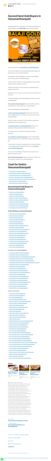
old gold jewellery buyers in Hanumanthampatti (19, 272)
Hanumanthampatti (19, 396)
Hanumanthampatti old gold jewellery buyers (22, 400)
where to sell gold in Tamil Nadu (16, 356)
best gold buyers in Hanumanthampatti (17, 171)
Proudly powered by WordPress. (23, 453)
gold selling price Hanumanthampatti (17, 235)
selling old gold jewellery (14, 319)
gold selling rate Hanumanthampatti (17, 237)
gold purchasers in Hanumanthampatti (17, 213)
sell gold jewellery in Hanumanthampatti (18, 303)
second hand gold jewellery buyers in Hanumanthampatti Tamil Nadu (24, 262)
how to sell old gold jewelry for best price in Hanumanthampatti (23, 342)
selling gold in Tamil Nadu (15, 311)
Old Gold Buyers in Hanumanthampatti (23, 403)
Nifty (47, 458)
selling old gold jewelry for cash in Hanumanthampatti (21, 321)
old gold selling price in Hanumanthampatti (18, 278)
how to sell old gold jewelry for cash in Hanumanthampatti (22, 344)
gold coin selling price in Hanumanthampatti (19, 276)
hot (0, 458)
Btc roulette (10, 441)
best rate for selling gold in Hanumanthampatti (19, 229)
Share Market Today (19, 458)
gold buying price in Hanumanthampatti (18, 231)
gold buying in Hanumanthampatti (16, 202)
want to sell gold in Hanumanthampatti (17, 350)
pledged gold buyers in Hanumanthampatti (18, 288)
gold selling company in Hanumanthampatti (18, 225)
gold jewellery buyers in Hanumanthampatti (18, 203)
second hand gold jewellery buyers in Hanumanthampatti (21, 260)
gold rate (13, 458)
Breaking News (5, 458)
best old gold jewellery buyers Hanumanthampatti (20, 175)
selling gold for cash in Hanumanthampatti (18, 307)
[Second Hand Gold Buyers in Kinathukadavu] (24, 368)
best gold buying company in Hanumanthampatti (19, 173)
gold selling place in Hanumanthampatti (18, 181)
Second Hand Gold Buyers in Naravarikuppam (35, 373)
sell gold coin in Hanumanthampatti (17, 295)
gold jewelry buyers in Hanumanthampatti (18, 207)
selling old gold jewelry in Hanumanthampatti (19, 322)
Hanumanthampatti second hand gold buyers (16, 401)
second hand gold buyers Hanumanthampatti (19, 254)
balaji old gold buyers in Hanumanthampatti (18, 326)
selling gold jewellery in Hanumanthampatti (18, 313)
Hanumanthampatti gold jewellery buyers (20, 397)
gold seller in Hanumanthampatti (16, 223)
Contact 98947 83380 (14, 4)
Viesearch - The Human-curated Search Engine (18, 434)
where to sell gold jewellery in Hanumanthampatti (20, 358)
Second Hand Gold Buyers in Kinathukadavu (24, 373)
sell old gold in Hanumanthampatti (16, 305)
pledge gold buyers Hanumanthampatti (17, 286)
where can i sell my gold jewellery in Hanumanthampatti (21, 352)
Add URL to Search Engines (14, 437)
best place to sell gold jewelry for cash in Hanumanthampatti (22, 179)
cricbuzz (44, 458)
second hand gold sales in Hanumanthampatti (19, 264)
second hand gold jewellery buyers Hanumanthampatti (21, 258)
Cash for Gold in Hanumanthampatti (22, 390)
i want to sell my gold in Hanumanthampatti (18, 348)
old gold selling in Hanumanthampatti (17, 274)
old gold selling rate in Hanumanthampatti (18, 280)
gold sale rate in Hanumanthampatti (17, 219)
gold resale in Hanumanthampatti (16, 215)
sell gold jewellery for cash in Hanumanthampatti (20, 301)
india (10, 458)
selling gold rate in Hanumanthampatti (17, 317)
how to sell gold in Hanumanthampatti (17, 330)
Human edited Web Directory (14, 444)
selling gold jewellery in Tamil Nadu (17, 315)
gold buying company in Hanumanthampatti (18, 200)
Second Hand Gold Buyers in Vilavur (13, 372)
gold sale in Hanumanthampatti (16, 217)
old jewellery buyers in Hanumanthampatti (18, 284)
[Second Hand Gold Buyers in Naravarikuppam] (35, 368)
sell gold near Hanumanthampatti (22, 410)
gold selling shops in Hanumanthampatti (18, 243)
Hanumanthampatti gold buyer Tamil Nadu (18, 183)
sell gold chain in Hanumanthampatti (17, 293)
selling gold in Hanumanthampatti (16, 309)
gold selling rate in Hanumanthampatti (17, 239)
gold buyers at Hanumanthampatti (16, 196)
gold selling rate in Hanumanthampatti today (19, 241)
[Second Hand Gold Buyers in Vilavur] (13, 368)
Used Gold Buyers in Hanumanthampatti (24, 414)
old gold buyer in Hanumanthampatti (17, 266)
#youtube (26, 458)
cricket (40, 458)
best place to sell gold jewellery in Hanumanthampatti (21, 177)
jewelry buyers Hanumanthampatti (16, 247)
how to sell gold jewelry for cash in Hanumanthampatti (21, 334)
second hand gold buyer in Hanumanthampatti (19, 252)
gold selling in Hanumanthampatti (16, 227)
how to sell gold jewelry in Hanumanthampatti (19, 336)
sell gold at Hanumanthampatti (21, 407)
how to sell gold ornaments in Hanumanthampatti (20, 338)
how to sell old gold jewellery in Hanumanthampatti (20, 340)
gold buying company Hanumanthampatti (18, 198)
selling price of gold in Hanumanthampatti (18, 324)
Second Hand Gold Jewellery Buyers (16, 382)
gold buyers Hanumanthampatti (16, 194)
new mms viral (35, 458)
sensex (30, 458)
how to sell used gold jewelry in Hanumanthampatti (20, 346)
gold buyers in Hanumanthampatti (16, 192)
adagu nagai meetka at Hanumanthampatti (17, 383)
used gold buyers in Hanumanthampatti (17, 328)
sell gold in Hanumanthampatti (16, 297)
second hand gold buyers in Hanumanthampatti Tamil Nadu (22, 256)
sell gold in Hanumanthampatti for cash (17, 299)
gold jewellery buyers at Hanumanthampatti (18, 205)
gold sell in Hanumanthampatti (16, 221)
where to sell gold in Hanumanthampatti (18, 354)
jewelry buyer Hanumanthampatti (16, 245)
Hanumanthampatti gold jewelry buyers (15, 399)
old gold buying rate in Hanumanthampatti (18, 270)
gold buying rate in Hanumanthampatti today (19, 233)
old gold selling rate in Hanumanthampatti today (19, 282)
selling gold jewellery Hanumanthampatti (15, 413)
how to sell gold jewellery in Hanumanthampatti (19, 332)
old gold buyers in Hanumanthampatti (17, 268)
